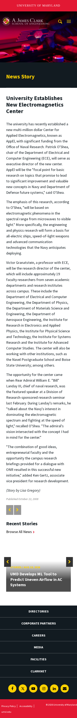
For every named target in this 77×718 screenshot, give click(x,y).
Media (38, 647)
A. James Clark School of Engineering (25, 15)
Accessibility (26, 706)
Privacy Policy (8, 706)
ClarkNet (38, 671)
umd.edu (6, 711)
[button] (7, 562)
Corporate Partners (38, 623)
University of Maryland (38, 5)
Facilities (38, 659)
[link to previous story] (9, 510)
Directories (39, 611)
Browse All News (19, 531)
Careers (38, 635)
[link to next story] (17, 510)
